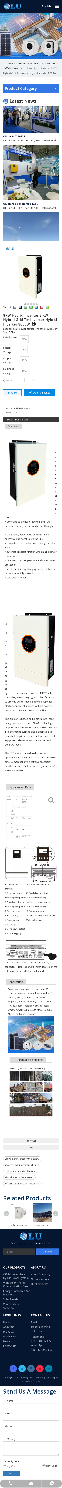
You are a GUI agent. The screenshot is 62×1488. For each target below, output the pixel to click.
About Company (40, 1274)
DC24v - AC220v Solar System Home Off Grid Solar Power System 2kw (42, 1225)
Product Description (17, 419)
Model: (9, 408)
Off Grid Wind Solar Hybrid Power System (16, 1276)
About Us (8, 1327)
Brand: (9, 412)
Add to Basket (41, 392)
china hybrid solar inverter (19, 1177)
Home (6, 1322)
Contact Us (9, 1346)
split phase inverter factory (20, 1171)
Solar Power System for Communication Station (19, 1225)
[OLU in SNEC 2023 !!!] (31, 127)
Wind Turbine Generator (11, 1305)
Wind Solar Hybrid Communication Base (15, 1284)
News (6, 1341)
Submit (11, 1473)
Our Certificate (39, 1284)
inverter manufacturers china (21, 1164)
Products (8, 1331)
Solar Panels (10, 1299)
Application (10, 1336)
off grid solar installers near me (22, 1183)
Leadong (28, 1381)
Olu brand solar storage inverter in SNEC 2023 (21, 199)
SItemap (37, 1381)
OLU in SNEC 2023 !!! (14, 131)
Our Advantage (40, 1279)
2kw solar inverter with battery (22, 1158)
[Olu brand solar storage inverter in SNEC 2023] (31, 194)
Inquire (12, 392)
